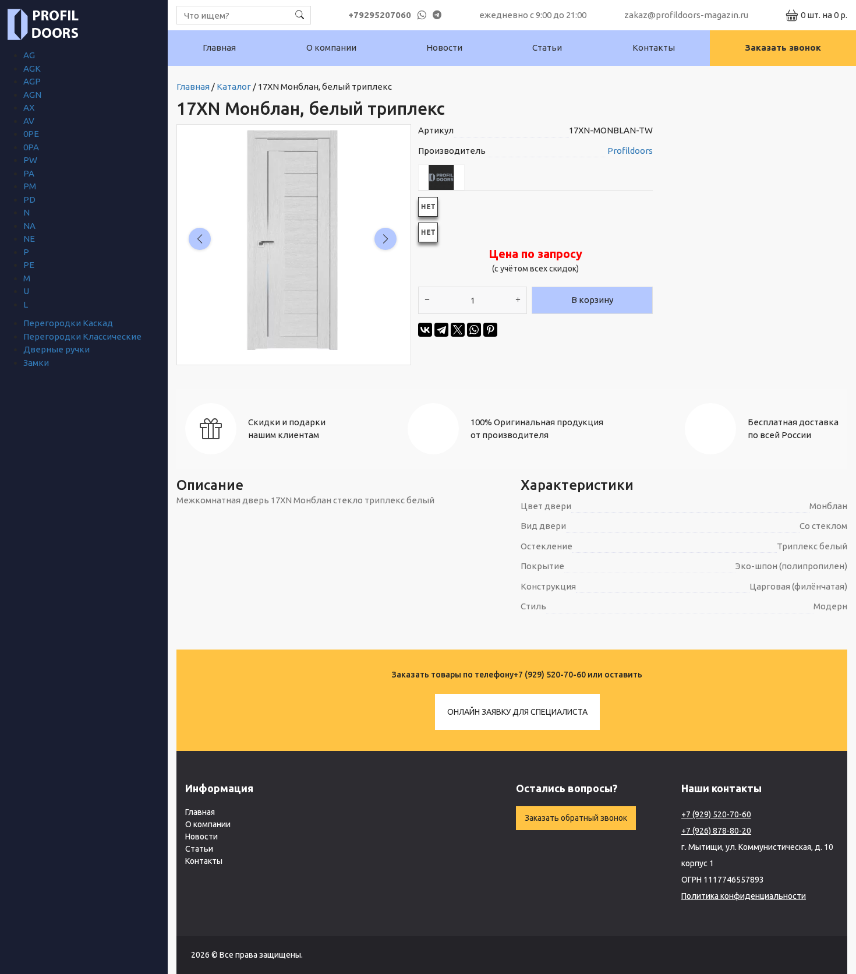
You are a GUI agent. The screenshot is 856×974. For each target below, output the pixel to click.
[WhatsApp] (474, 330)
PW (30, 160)
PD (29, 199)
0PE (31, 134)
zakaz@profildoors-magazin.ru (686, 15)
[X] (458, 330)
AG (29, 55)
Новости (444, 47)
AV (28, 121)
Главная (219, 47)
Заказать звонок (783, 47)
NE (29, 239)
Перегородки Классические (82, 336)
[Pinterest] (490, 330)
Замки (36, 363)
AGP (32, 81)
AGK (32, 68)
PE (28, 265)
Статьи (547, 47)
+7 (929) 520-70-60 (550, 674)
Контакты (653, 47)
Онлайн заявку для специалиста (517, 712)
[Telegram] (441, 330)
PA (28, 173)
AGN (32, 95)
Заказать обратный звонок (576, 818)
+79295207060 (379, 15)
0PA (31, 147)
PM (29, 186)
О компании (331, 47)
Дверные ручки (56, 349)
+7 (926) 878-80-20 (716, 830)
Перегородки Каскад (68, 323)
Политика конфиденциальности (743, 896)
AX (28, 107)
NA (29, 226)
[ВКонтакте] (425, 330)
